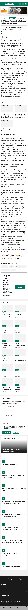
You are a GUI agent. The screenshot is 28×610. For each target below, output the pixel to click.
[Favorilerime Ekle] (22, 40)
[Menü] (2, 3)
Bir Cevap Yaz (7, 398)
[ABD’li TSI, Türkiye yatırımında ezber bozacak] (7, 385)
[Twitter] (7, 579)
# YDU (13, 270)
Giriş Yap (16, 432)
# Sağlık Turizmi (5, 270)
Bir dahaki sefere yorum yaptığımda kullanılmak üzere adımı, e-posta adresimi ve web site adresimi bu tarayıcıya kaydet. (15, 427)
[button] (20, 4)
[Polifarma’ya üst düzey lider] (7, 356)
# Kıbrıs (11, 266)
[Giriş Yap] (23, 4)
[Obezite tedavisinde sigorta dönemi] (20, 341)
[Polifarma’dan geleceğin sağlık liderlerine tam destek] (7, 112)
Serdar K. (7, 27)
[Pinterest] (21, 579)
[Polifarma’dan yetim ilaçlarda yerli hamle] (7, 126)
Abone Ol (20, 287)
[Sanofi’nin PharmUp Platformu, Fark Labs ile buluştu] (7, 370)
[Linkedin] (16, 579)
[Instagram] (11, 579)
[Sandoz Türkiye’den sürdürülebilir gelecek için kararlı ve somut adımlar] (21, 112)
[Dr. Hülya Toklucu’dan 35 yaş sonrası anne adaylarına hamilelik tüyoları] (20, 356)
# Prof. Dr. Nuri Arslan (20, 266)
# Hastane (4, 266)
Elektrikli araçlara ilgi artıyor (10, 464)
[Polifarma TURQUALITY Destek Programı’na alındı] (20, 385)
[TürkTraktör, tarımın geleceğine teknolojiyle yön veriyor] (14, 446)
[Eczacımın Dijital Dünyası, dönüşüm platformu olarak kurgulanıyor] (20, 370)
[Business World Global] (9, 3)
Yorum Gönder (6, 432)
